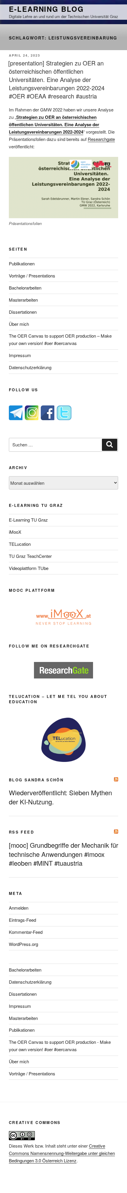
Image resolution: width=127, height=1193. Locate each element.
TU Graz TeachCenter (30, 556)
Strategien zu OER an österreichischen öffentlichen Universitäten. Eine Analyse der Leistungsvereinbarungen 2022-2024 (54, 124)
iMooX (15, 532)
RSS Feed (21, 832)
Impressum (20, 355)
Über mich (19, 324)
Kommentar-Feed (26, 932)
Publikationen (22, 263)
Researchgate (101, 139)
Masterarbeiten (23, 300)
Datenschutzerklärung (30, 367)
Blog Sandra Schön (36, 780)
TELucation (20, 544)
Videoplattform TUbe (28, 568)
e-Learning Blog (46, 9)
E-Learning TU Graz (28, 520)
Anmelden (18, 908)
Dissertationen (23, 312)
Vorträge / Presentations (32, 275)
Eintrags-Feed (22, 920)
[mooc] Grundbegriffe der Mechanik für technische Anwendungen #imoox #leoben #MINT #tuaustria (63, 854)
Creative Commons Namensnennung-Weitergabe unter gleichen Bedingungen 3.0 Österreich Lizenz (62, 1153)
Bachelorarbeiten (25, 288)
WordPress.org (23, 944)
